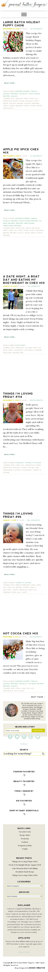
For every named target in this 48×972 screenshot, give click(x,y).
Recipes (19, 223)
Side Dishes (29, 223)
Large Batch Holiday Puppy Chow (21, 24)
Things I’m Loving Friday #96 (18, 515)
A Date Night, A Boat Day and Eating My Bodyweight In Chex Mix (24, 280)
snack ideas (30, 233)
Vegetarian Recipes (12, 226)
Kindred (38, 350)
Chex (26, 99)
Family (25, 849)
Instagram (24, 736)
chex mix (33, 99)
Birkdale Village (24, 348)
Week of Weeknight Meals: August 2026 (25, 865)
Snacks (14, 96)
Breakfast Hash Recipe (25, 872)
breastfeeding (23, 585)
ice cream (28, 350)
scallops (7, 352)
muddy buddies (16, 106)
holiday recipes (31, 103)
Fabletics (7, 467)
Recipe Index (25, 835)
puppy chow (29, 106)
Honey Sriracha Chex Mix (24, 590)
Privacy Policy (24, 952)
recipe (6, 233)
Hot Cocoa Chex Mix (20, 633)
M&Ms (5, 106)
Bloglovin (38, 736)
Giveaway (19, 463)
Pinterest (31, 736)
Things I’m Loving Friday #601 (24, 875)
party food (23, 230)
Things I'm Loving (33, 463)
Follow (24, 744)
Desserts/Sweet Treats (26, 91)
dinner (26, 587)
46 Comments (36, 637)
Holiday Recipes (10, 94)
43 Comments (36, 29)
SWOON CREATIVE (37, 968)
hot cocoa (19, 691)
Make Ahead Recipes (28, 221)
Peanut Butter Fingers (24, 5)
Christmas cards (33, 465)
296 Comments (36, 400)
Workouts (25, 839)
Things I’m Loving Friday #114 (18, 395)
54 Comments (34, 286)
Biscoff (19, 99)
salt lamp (22, 592)
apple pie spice (33, 228)
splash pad (18, 352)
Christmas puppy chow (14, 101)
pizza (13, 592)
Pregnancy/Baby (25, 845)
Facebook (10, 736)
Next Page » (38, 697)
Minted (31, 467)
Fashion (25, 842)
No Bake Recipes (36, 684)
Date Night (20, 345)
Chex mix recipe (14, 587)
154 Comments (33, 520)
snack (21, 233)
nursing (6, 592)
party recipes (36, 230)
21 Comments (36, 156)
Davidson (18, 350)
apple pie (20, 228)
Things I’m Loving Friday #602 (25, 861)
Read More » (10, 83)
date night (8, 350)
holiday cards (20, 467)
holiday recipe (16, 103)
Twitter (17, 736)
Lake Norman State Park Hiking (25, 868)
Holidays (23, 94)
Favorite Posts (25, 832)
